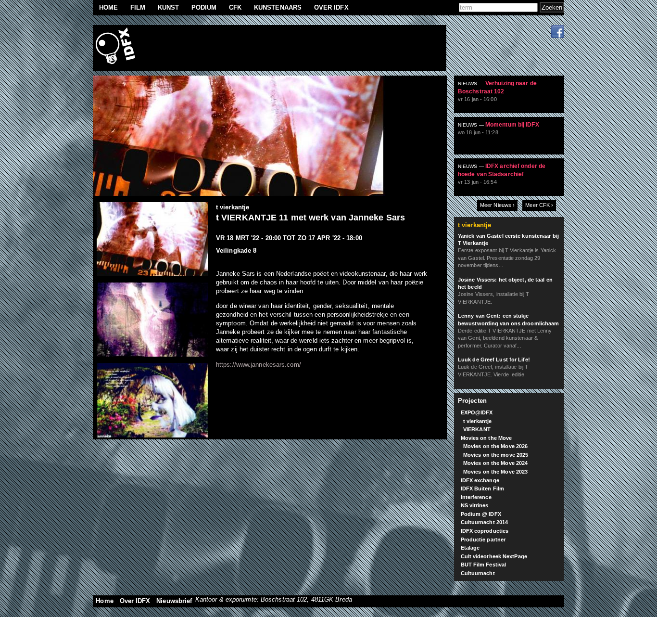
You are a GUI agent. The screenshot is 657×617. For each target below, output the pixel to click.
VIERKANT (477, 429)
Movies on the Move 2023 (495, 472)
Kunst (168, 7)
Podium (204, 7)
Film (137, 7)
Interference (476, 497)
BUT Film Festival (483, 564)
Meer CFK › (539, 205)
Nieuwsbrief (174, 600)
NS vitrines (475, 505)
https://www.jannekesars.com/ (258, 364)
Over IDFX (331, 7)
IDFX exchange (480, 480)
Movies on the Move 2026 (495, 446)
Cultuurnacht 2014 (484, 522)
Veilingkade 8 (236, 250)
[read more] (513, 98)
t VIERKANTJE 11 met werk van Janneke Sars (310, 217)
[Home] (117, 48)
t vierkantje (232, 207)
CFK (235, 7)
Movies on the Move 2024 (495, 463)
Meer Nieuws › (497, 205)
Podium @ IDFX (481, 514)
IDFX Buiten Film (483, 488)
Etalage (470, 548)
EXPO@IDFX (477, 412)
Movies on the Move (486, 438)
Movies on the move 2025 (495, 455)
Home (108, 7)
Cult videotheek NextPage (494, 556)
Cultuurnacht (478, 573)
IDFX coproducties (485, 531)
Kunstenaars (278, 7)
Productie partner (483, 539)
